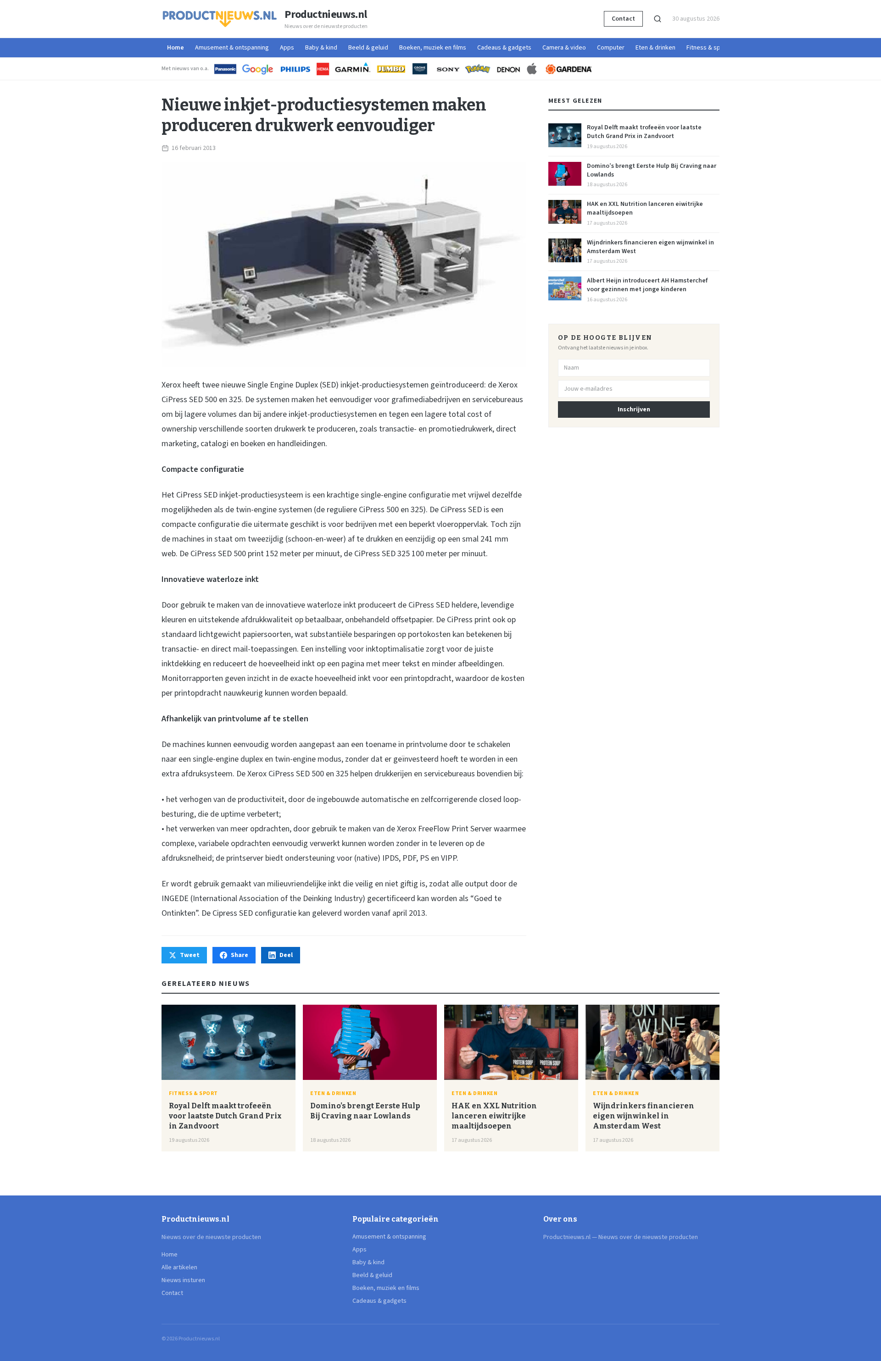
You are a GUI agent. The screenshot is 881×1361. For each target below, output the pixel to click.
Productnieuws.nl (325, 14)
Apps (287, 47)
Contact (623, 18)
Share (239, 955)
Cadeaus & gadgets (504, 47)
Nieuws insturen (183, 1280)
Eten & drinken (655, 47)
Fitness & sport (707, 47)
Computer (611, 47)
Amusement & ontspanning (232, 47)
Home (175, 47)
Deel (286, 955)
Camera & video (564, 47)
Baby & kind (321, 47)
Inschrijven (634, 409)
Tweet (190, 955)
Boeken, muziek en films (432, 47)
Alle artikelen (179, 1267)
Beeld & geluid (368, 47)
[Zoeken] (657, 18)
